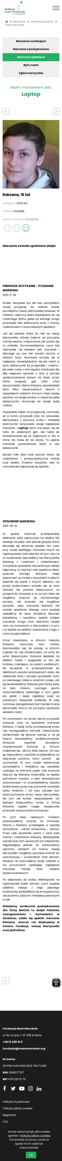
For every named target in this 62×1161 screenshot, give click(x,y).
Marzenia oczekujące (31, 41)
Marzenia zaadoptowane (31, 49)
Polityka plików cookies (17, 1108)
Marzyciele (19, 21)
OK (31, 1155)
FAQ (5, 1122)
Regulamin (9, 1115)
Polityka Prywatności (16, 1102)
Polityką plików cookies (35, 1136)
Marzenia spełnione (31, 57)
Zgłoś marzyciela (31, 73)
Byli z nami (31, 65)
